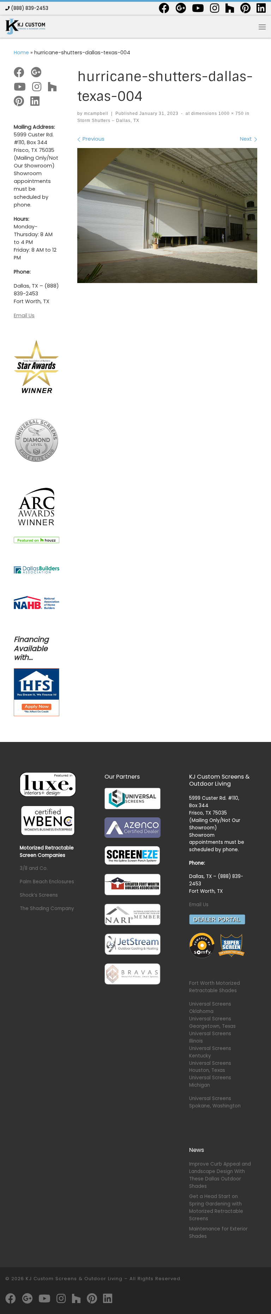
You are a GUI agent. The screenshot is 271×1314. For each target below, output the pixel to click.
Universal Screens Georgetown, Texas (212, 1022)
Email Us (24, 315)
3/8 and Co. (34, 868)
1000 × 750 (230, 113)
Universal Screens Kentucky (210, 1052)
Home (21, 52)
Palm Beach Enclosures (47, 881)
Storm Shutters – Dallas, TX (108, 120)
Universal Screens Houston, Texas (210, 1067)
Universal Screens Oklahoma (210, 1008)
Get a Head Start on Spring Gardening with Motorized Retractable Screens (216, 1207)
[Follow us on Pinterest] (245, 8)
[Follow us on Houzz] (229, 8)
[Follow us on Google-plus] (180, 8)
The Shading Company (47, 908)
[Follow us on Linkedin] (261, 8)
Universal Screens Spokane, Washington (215, 1102)
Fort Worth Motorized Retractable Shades (214, 987)
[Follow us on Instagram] (214, 8)
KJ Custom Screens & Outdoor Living (74, 1278)
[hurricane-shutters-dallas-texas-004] (167, 215)
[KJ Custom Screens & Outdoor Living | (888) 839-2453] (25, 26)
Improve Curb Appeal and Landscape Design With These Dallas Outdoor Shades (220, 1175)
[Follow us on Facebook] (164, 8)
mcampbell (96, 113)
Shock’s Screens (39, 895)
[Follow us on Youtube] (198, 8)
